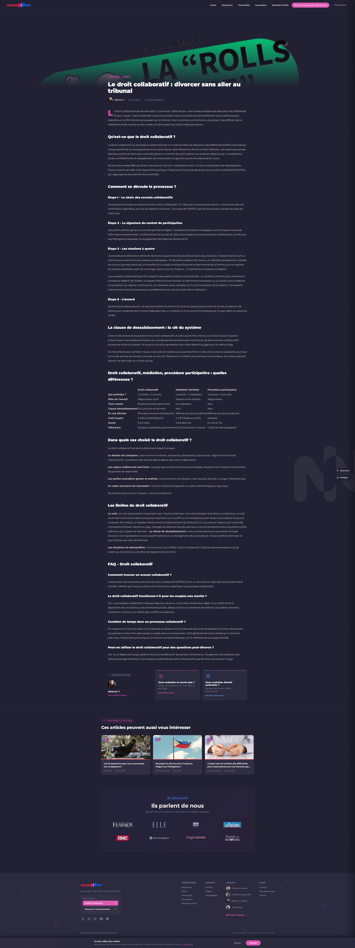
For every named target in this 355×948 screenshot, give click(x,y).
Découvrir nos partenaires (97, 909)
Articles (209, 887)
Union (213, 5)
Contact (263, 887)
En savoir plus (187, 944)
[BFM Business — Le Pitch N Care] (196, 825)
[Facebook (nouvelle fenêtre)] (107, 918)
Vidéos (208, 891)
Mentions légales (239, 933)
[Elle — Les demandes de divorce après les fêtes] (159, 825)
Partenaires (340, 5)
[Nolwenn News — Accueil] (19, 5)
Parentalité (244, 5)
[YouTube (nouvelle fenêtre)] (101, 918)
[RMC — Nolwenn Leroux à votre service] (123, 838)
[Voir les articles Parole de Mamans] (232, 838)
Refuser (237, 943)
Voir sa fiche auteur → (118, 695)
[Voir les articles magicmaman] (196, 838)
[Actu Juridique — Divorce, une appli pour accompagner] (159, 838)
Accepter (253, 943)
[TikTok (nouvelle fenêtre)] (82, 918)
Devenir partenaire (94, 903)
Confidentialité (254, 933)
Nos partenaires (267, 891)
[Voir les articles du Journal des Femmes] (123, 825)
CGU (273, 933)
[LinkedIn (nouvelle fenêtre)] (95, 918)
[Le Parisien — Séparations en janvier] (232, 825)
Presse (262, 895)
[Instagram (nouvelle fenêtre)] (89, 918)
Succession (261, 5)
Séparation (227, 5)
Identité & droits (280, 5)
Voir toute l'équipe (235, 915)
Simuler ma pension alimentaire (310, 5)
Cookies (265, 933)
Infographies (211, 895)
